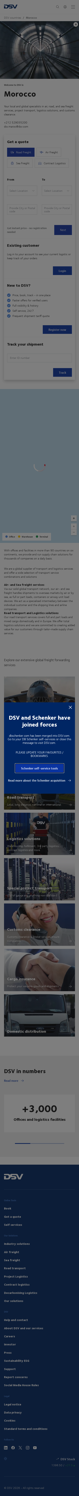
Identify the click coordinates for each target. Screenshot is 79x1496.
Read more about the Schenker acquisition (37, 780)
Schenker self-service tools (39, 768)
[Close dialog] (70, 707)
